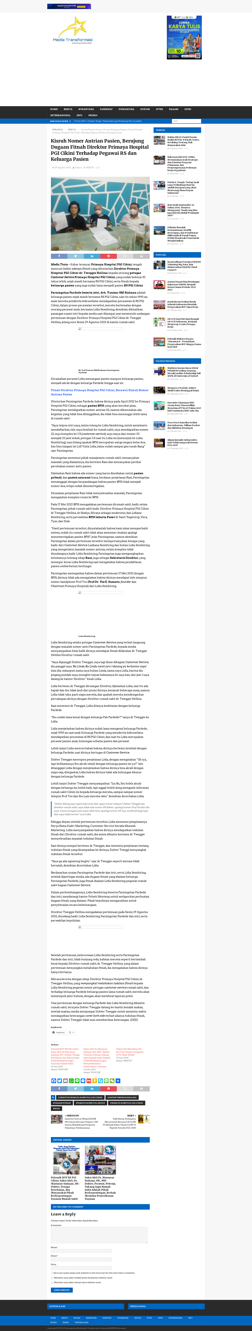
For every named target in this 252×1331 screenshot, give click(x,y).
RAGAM (173, 109)
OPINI (187, 109)
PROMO (92, 115)
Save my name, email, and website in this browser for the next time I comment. (94, 1273)
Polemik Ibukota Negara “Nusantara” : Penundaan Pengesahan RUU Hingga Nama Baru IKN (184, 343)
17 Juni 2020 (174, 379)
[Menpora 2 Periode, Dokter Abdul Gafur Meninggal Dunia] (159, 391)
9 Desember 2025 (176, 448)
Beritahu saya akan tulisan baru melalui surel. (77, 1282)
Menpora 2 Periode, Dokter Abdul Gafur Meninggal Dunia (183, 389)
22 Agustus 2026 (176, 148)
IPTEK (159, 109)
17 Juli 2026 (173, 244)
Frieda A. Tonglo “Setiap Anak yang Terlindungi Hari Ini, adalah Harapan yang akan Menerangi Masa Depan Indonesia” (183, 187)
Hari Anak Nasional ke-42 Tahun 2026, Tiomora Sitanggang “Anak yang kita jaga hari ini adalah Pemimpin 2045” (183, 210)
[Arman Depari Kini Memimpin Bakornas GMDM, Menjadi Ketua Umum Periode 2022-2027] (159, 284)
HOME (54, 109)
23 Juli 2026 (173, 196)
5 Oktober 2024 (175, 431)
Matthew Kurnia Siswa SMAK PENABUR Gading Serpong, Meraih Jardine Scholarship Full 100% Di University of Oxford (184, 372)
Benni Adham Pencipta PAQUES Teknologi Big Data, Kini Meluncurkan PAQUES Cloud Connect (184, 266)
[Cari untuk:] (186, 121)
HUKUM (145, 109)
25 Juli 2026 (173, 174)
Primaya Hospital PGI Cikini (126, 1103)
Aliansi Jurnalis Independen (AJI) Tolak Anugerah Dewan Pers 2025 (182, 442)
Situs (53, 1264)
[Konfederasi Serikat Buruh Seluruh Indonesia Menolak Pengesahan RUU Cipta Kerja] (159, 304)
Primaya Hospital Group (90, 1103)
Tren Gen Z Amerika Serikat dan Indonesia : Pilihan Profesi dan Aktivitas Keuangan (183, 425)
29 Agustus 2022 (63, 168)
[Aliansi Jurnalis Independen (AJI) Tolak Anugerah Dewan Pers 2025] (159, 443)
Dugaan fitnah (62, 1103)
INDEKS (66, 1323)
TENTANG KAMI (81, 1323)
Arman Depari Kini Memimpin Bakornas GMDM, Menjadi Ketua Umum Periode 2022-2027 (183, 285)
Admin (78, 168)
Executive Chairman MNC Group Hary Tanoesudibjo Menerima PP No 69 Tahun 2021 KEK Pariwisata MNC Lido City (184, 406)
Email (54, 1256)
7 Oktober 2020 (175, 310)
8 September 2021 (176, 414)
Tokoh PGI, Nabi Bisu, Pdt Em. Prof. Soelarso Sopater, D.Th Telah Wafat (130, 1052)
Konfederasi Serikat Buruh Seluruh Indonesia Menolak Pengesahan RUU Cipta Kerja (182, 304)
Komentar (56, 1225)
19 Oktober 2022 (175, 330)
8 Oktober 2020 (175, 273)
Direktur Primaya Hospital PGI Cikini (80, 1097)
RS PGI (56, 1108)
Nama (54, 1247)
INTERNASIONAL (60, 115)
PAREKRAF (106, 109)
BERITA (68, 109)
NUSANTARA (86, 109)
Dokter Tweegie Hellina (122, 1097)
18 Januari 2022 (175, 350)
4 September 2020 (176, 394)
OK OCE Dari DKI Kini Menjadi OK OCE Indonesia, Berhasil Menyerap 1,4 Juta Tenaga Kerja (183, 323)
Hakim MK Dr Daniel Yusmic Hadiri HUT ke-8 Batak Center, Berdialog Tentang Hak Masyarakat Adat (183, 141)
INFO (79, 115)
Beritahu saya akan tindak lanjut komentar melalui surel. (83, 1278)
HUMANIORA (126, 109)
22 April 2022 (174, 293)
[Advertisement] (126, 84)
